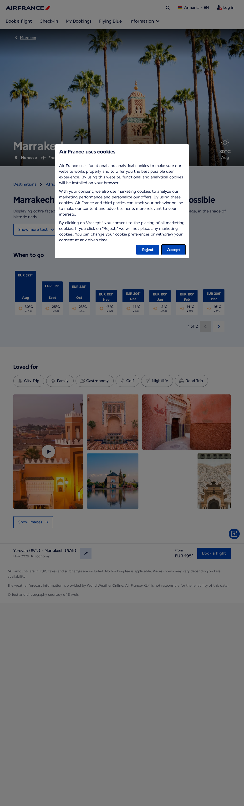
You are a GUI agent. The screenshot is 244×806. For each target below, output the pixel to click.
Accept (173, 249)
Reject (147, 249)
